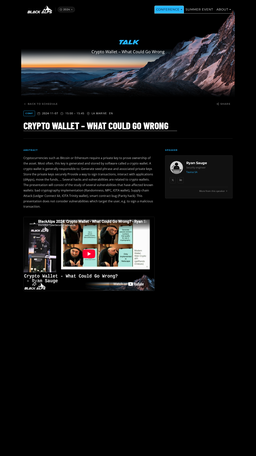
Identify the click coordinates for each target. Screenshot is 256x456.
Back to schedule (43, 103)
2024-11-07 (50, 113)
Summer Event (199, 9)
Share (225, 103)
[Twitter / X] (173, 180)
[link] (199, 176)
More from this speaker (212, 191)
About (222, 9)
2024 (66, 9)
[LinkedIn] (181, 180)
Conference (168, 9)
